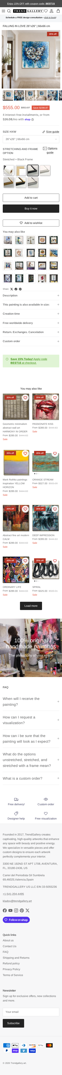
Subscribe (13, 1023)
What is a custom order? (22, 778)
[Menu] (3, 11)
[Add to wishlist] (25, 397)
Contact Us (9, 946)
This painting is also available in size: (26, 304)
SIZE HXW (9, 131)
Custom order (11, 341)
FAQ (5, 951)
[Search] (9, 11)
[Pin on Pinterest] (20, 289)
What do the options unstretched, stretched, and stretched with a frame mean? (27, 760)
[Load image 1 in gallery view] (31, 59)
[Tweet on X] (11, 289)
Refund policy (11, 963)
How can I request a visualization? (19, 720)
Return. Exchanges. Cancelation (23, 332)
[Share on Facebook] (16, 289)
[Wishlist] (46, 11)
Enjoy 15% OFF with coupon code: (26, 3)
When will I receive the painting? (21, 701)
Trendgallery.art (18, 1063)
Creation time (11, 313)
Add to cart (31, 197)
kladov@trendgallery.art (17, 901)
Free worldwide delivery (18, 323)
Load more (31, 605)
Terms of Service (13, 975)
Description (10, 295)
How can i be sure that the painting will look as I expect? (26, 738)
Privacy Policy (11, 969)
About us (8, 940)
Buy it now (31, 208)
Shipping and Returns (16, 957)
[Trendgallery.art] (28, 11)
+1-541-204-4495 (13, 894)
